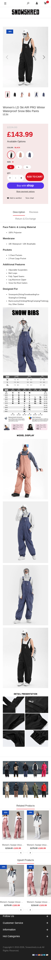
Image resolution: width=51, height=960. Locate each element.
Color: (13, 147)
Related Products (25, 805)
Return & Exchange (25, 218)
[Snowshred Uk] (25, 12)
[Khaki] (20, 155)
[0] (45, 4)
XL (27, 167)
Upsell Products (25, 860)
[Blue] (30, 155)
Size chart (30, 198)
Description (19, 212)
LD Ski (5, 114)
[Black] (11, 155)
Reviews (33, 212)
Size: (10, 162)
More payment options (25, 191)
